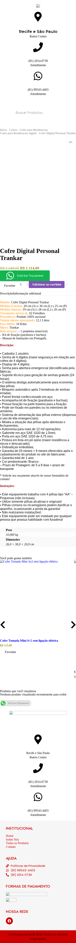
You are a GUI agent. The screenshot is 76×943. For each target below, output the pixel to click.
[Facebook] (9, 920)
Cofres (13, 129)
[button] (8, 652)
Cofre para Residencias (34, 129)
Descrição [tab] (6, 293)
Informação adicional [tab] (27, 293)
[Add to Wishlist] (66, 284)
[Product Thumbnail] (70, 142)
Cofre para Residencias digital (18, 133)
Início (3, 129)
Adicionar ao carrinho (46, 284)
